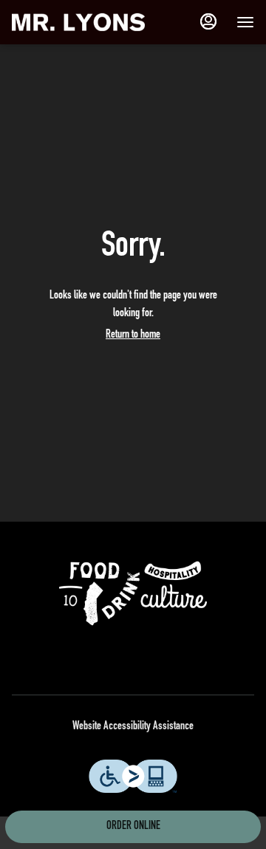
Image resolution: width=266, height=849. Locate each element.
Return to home (133, 335)
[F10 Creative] (133, 594)
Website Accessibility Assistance (133, 727)
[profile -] (208, 21)
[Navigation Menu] (245, 22)
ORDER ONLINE (133, 827)
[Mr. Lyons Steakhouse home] (78, 22)
